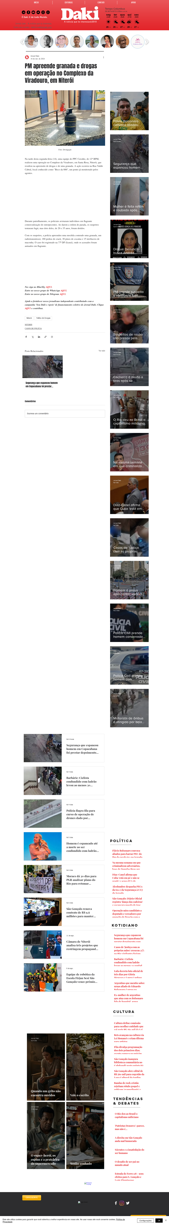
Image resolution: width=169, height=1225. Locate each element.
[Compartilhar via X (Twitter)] (32, 337)
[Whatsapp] (48, 12)
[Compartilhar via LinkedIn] (39, 337)
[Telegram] (23, 12)
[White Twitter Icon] (127, 1203)
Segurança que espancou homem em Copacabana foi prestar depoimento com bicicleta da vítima (42, 384)
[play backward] (22, 42)
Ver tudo (102, 350)
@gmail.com (46, 27)
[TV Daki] (33, 12)
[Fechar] (165, 1220)
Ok (159, 1220)
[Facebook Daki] (28, 12)
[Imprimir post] (52, 337)
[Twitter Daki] (38, 12)
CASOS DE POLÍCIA (33, 328)
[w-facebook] (116, 1203)
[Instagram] (121, 1203)
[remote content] (65, 197)
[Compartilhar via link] (45, 337)
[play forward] (147, 42)
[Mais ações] (103, 57)
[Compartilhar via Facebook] (26, 337)
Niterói (29, 318)
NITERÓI (28, 324)
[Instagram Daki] (43, 12)
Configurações (145, 1220)
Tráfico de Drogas (43, 318)
